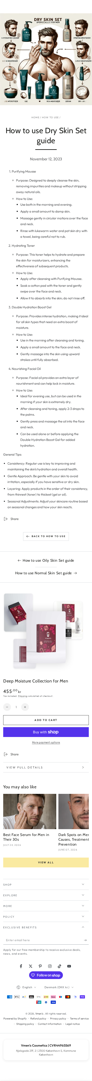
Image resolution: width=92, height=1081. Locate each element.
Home (35, 117)
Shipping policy (25, 1023)
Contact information (50, 1023)
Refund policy (38, 1018)
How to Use (50, 117)
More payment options (46, 742)
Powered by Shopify (15, 1018)
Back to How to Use (49, 536)
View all (46, 862)
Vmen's (39, 1013)
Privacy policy (58, 1018)
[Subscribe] (86, 940)
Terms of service (79, 1018)
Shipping (22, 696)
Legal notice (72, 1023)
